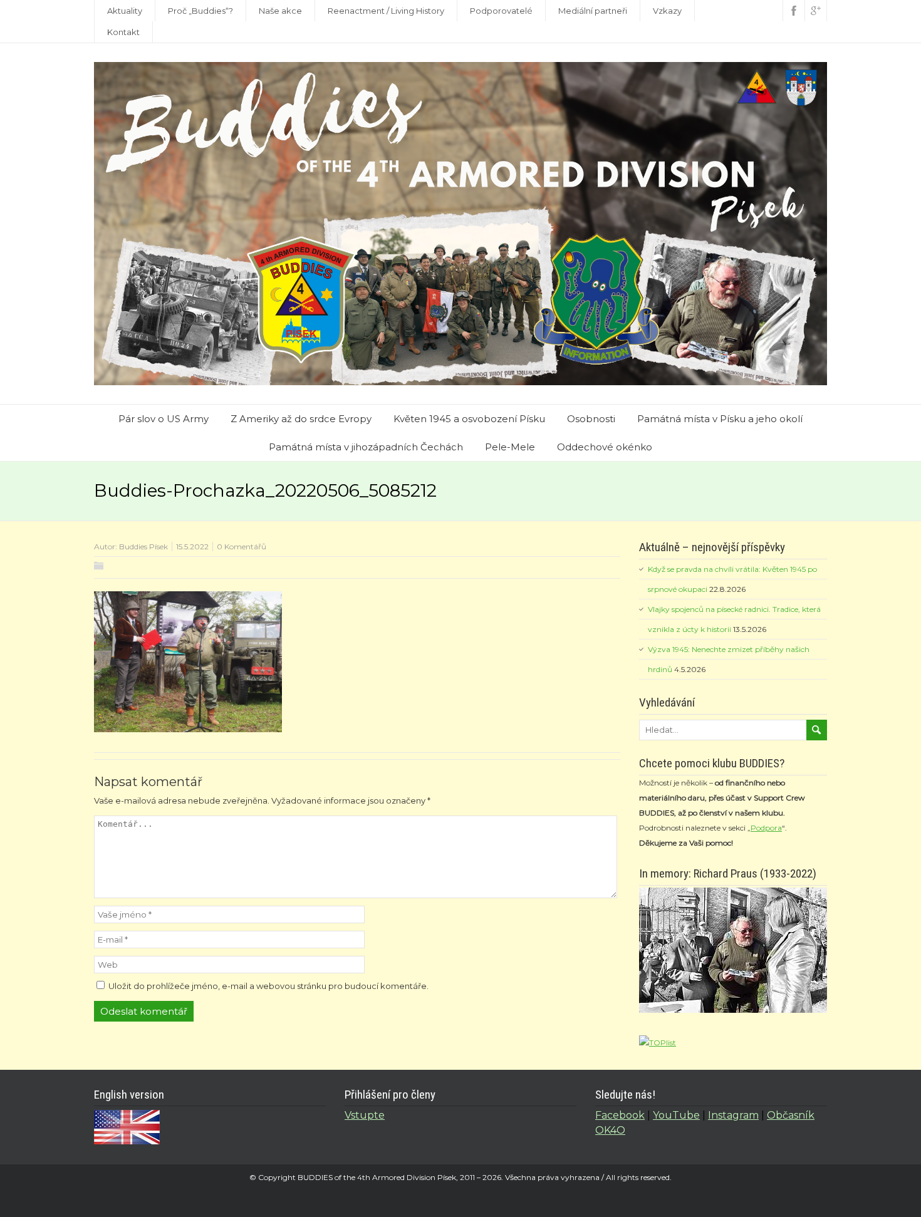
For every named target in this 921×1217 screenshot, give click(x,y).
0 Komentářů (241, 546)
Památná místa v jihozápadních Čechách (366, 447)
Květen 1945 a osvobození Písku (469, 419)
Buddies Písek (143, 546)
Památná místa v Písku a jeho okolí (720, 419)
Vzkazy (667, 11)
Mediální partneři (592, 11)
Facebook (620, 1115)
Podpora (766, 827)
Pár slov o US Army (163, 419)
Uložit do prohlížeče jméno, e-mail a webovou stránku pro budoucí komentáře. (268, 986)
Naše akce (280, 11)
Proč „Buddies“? (200, 11)
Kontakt (123, 32)
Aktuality (124, 11)
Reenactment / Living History (386, 11)
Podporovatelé (501, 11)
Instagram (733, 1115)
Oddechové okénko (604, 447)
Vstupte (365, 1115)
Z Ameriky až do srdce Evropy (301, 419)
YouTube (676, 1115)
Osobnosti (591, 419)
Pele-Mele (510, 447)
